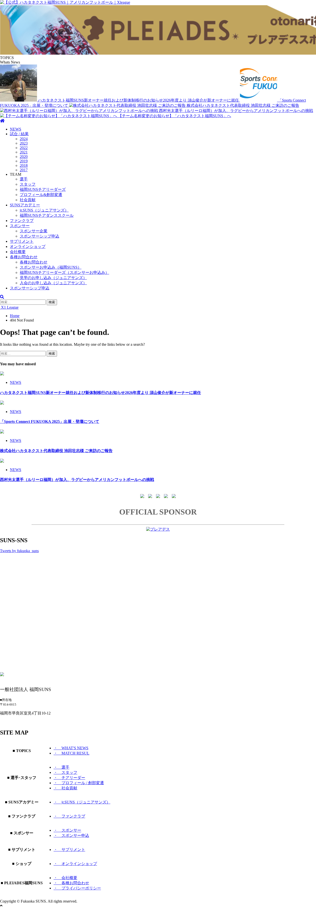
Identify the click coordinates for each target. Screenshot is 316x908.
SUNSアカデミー (25, 205)
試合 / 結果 (19, 134)
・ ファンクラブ (69, 816)
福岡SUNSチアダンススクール (47, 215)
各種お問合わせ (24, 257)
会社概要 (18, 252)
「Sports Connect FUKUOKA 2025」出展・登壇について (49, 421)
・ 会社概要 (65, 878)
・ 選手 (61, 767)
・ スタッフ (65, 772)
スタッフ (28, 184)
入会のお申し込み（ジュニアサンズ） (53, 283)
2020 (24, 156)
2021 (24, 152)
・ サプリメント (69, 849)
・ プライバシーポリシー (77, 888)
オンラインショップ (27, 246)
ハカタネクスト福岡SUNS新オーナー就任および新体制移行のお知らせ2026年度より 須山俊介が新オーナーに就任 (139, 100)
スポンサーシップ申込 (39, 236)
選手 (24, 179)
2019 (24, 161)
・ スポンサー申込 (71, 835)
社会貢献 (28, 200)
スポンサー (20, 226)
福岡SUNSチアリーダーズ (43, 189)
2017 (24, 170)
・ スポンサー (67, 830)
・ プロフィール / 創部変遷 (79, 783)
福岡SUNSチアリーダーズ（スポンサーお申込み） (64, 272)
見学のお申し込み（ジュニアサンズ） (53, 278)
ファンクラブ (22, 220)
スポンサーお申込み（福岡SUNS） (50, 267)
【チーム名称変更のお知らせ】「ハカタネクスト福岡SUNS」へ (174, 116)
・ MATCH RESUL (71, 753)
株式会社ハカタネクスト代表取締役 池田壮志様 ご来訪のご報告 (243, 105)
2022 (24, 148)
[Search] (2, 297)
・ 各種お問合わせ (71, 883)
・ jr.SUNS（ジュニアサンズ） (82, 802)
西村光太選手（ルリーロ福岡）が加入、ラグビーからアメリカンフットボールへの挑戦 (236, 110)
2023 (24, 143)
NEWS (15, 129)
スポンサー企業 (33, 231)
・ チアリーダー (69, 778)
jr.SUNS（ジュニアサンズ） (44, 210)
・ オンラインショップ (75, 864)
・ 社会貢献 (65, 788)
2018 (24, 165)
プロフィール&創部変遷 (41, 195)
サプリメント (22, 241)
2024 (24, 139)
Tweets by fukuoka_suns (19, 551)
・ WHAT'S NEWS (71, 748)
